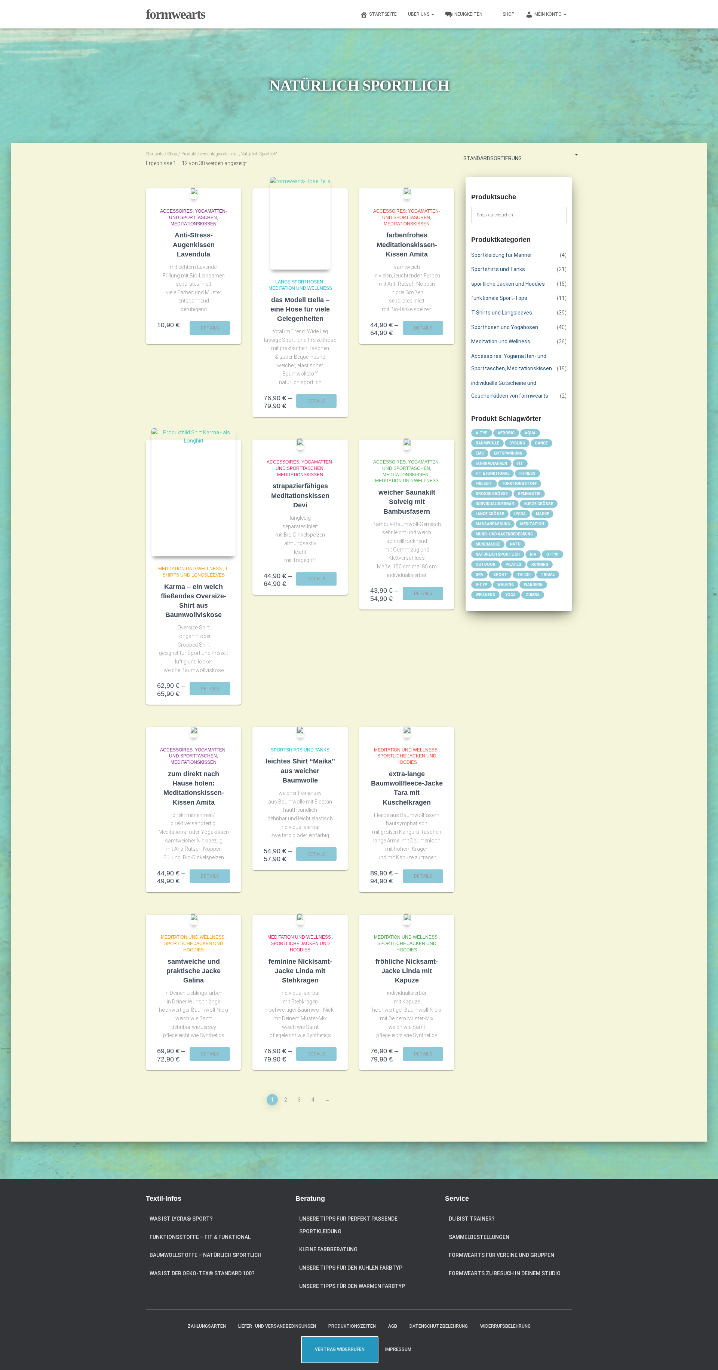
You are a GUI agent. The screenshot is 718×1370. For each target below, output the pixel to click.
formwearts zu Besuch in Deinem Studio (505, 1273)
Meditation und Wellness (300, 288)
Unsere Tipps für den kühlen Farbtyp (350, 1268)
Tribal (548, 574)
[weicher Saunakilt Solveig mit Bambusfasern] (407, 444)
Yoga (510, 595)
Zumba (533, 595)
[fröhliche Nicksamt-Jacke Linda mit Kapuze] (407, 919)
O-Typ (552, 554)
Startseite (154, 154)
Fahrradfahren (491, 463)
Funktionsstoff (520, 484)
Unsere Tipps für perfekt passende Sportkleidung (348, 1225)
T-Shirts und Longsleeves (501, 313)
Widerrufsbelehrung (505, 1326)
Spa (479, 574)
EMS (480, 453)
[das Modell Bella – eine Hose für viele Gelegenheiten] (300, 223)
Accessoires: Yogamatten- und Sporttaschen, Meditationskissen (193, 218)
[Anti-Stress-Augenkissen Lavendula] (193, 193)
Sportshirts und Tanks (300, 750)
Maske (542, 514)
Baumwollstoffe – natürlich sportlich (205, 1255)
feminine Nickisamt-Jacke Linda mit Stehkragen (300, 971)
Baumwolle (487, 443)
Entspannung (508, 453)
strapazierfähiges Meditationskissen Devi (300, 495)
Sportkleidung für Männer (501, 255)
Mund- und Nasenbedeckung (504, 534)
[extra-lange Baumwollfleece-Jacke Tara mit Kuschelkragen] (407, 731)
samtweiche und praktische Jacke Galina (193, 971)
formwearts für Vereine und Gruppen (501, 1255)
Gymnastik (529, 494)
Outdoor (485, 564)
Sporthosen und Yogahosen (504, 327)
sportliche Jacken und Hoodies (508, 284)
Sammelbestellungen (479, 1237)
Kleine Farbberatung (328, 1249)
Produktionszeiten (352, 1326)
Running (539, 564)
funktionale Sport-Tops (499, 298)
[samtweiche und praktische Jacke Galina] (193, 919)
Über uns (419, 14)
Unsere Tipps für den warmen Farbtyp (352, 1286)
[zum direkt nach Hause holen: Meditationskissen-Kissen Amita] (193, 731)
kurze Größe (538, 504)
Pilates (513, 564)
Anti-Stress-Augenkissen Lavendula (194, 244)
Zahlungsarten (207, 1326)
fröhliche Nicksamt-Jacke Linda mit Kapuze (406, 971)
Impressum (398, 1349)
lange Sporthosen (299, 282)
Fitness (527, 473)
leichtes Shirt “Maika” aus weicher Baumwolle (300, 770)
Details (210, 328)
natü (515, 544)
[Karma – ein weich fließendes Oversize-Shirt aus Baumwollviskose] (193, 492)
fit (520, 463)
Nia (533, 554)
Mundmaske (488, 544)
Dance (541, 443)
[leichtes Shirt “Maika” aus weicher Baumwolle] (300, 731)
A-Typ (482, 433)
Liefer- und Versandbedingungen (277, 1326)
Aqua (530, 433)
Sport (500, 574)
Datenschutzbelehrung (438, 1326)
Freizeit (484, 484)
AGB (392, 1326)
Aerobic (506, 433)
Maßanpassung (493, 524)
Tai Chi (524, 574)
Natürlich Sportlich (498, 554)
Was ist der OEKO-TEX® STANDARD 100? (202, 1273)
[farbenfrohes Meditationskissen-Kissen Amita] (407, 193)
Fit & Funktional (492, 473)
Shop (172, 154)
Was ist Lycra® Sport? (181, 1219)
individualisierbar (495, 504)
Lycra (520, 514)
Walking (505, 585)
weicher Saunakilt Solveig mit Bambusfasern (406, 502)
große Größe (492, 494)
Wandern (533, 585)
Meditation (532, 524)
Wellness (485, 595)
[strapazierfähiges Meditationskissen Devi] (300, 444)
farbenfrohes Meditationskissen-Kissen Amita (407, 244)
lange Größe (490, 514)
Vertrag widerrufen (340, 1349)
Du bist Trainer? (472, 1219)
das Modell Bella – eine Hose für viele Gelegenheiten (300, 309)
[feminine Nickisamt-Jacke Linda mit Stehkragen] (300, 919)
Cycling (517, 443)
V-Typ (481, 585)
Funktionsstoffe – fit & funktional (200, 1237)
